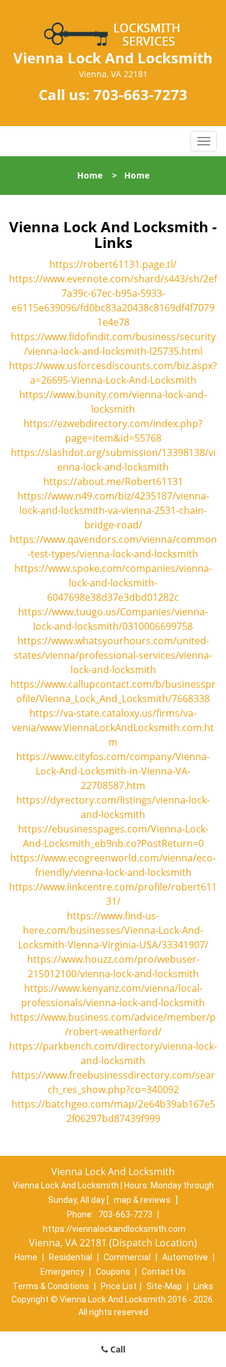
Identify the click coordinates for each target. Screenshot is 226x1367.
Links (203, 1286)
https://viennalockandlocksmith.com (114, 1229)
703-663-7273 (140, 94)
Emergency (62, 1272)
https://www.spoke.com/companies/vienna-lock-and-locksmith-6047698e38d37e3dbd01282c (113, 583)
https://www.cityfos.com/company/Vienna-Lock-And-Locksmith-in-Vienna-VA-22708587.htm (113, 771)
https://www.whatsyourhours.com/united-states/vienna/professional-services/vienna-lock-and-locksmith (113, 655)
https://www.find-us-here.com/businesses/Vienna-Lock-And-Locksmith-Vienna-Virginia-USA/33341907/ (113, 930)
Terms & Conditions (51, 1286)
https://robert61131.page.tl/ (113, 264)
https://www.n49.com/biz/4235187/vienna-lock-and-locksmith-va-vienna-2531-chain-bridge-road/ (113, 510)
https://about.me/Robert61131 (113, 481)
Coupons (113, 1272)
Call (116, 1349)
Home (89, 175)
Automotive (185, 1257)
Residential (70, 1257)
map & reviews (143, 1200)
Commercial (127, 1257)
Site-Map (164, 1286)
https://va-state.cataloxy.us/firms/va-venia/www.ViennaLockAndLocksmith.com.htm (113, 727)
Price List (119, 1286)
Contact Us (164, 1272)
